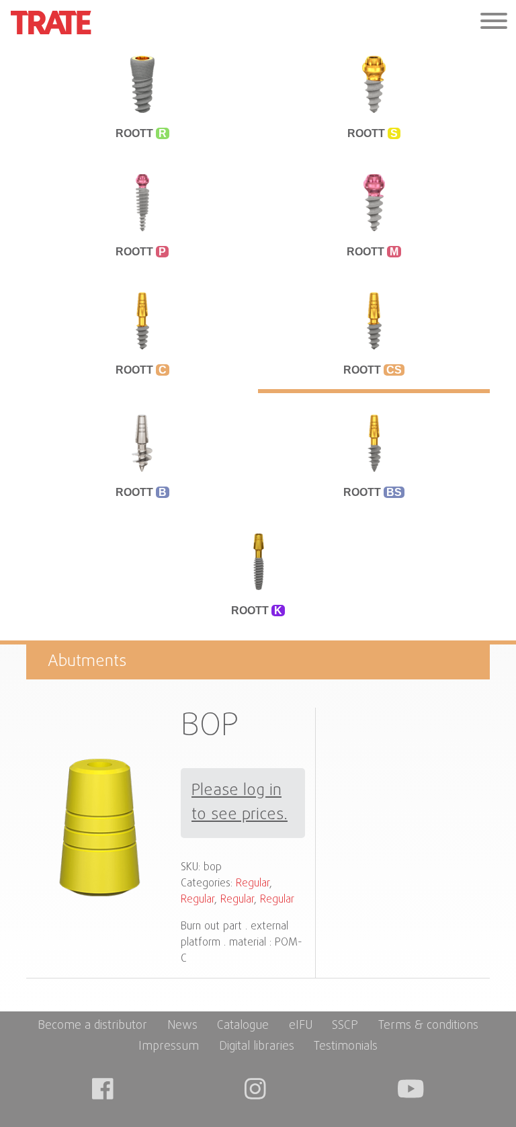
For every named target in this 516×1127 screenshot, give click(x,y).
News (182, 1026)
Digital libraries (256, 1047)
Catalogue (243, 1026)
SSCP (345, 1026)
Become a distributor (92, 1026)
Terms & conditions (428, 1026)
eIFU (300, 1026)
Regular (252, 884)
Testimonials (346, 1047)
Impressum (168, 1047)
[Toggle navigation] (494, 22)
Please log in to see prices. (239, 803)
